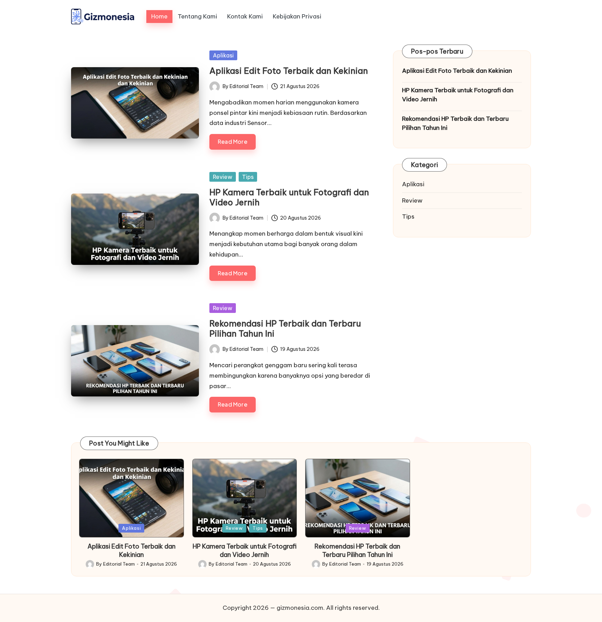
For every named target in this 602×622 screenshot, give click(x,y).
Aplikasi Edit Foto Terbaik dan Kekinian (288, 70)
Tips (248, 176)
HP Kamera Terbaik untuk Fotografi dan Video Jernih (289, 197)
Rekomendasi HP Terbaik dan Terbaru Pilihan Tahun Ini (285, 328)
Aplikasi (223, 55)
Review (222, 176)
